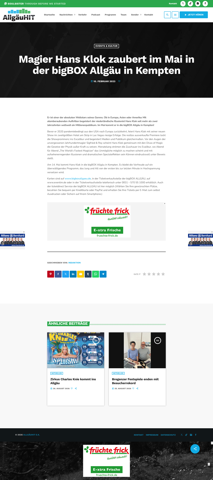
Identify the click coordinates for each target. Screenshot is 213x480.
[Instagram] (198, 3)
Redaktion (74, 263)
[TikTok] (190, 3)
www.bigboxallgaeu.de (78, 178)
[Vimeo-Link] (19, 15)
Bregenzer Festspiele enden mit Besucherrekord (135, 381)
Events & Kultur (106, 46)
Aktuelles (56, 373)
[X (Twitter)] (183, 3)
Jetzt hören (193, 14)
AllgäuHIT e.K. (31, 435)
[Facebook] (205, 3)
